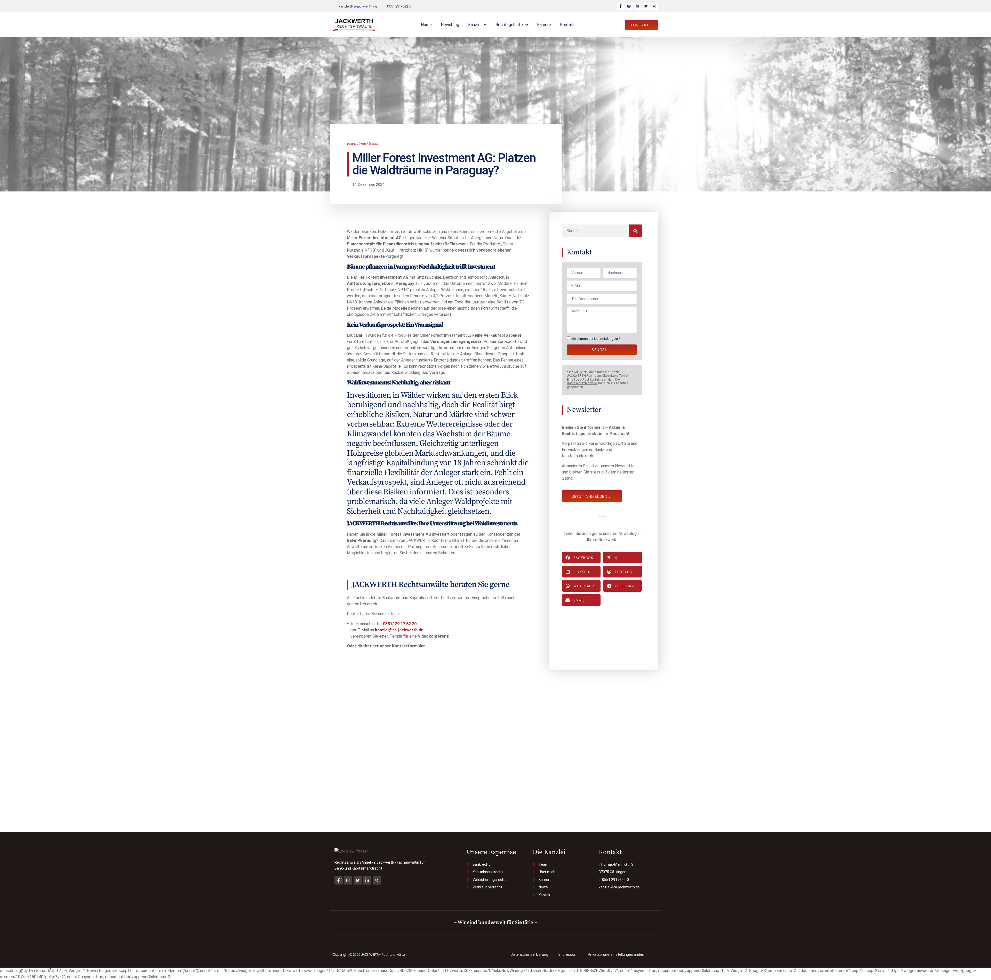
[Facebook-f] (620, 6)
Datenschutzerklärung (529, 954)
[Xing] (654, 6)
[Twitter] (646, 6)
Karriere (544, 24)
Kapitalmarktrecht (363, 143)
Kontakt (567, 24)
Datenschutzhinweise (582, 383)
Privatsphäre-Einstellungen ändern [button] (616, 954)
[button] (581, 557)
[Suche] (635, 230)
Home (426, 24)
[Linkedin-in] (637, 6)
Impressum (568, 954)
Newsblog (450, 24)
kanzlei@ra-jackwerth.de (399, 630)
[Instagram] (629, 6)
